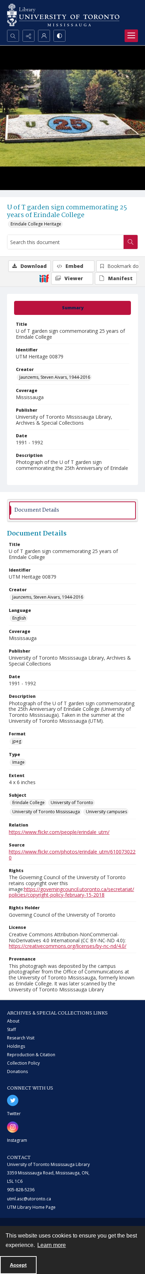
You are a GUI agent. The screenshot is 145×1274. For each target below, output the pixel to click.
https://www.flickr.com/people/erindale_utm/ (59, 832)
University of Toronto (72, 802)
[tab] (72, 308)
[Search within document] (131, 242)
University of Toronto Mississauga (46, 812)
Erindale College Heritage (36, 224)
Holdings (16, 1046)
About (13, 1021)
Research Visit (20, 1038)
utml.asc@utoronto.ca (29, 1199)
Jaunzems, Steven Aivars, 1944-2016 (54, 377)
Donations (17, 1071)
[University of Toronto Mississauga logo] (63, 15)
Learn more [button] (51, 1245)
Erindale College (28, 802)
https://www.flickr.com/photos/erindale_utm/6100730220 (72, 854)
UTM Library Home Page (31, 1207)
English (19, 618)
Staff (11, 1029)
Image (18, 762)
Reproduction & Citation (31, 1055)
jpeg (16, 741)
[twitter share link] (12, 1100)
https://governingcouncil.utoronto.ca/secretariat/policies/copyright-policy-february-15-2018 (71, 892)
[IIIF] (44, 278)
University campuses (106, 812)
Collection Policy (23, 1063)
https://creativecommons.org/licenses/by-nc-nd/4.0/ (67, 946)
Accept (18, 1265)
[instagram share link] (12, 1127)
